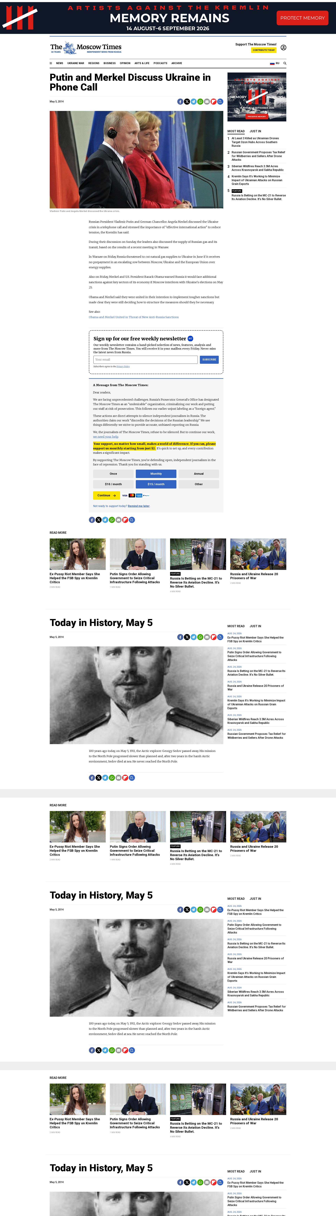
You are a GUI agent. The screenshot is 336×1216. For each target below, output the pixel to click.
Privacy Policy (123, 366)
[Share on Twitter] (187, 102)
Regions (93, 63)
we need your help (105, 436)
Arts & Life (142, 63)
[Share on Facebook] (180, 102)
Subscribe (209, 359)
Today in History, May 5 (101, 622)
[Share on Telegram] (194, 102)
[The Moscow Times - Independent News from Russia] (85, 48)
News (59, 63)
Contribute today (264, 50)
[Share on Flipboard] (214, 102)
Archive (177, 63)
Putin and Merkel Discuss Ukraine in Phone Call (130, 82)
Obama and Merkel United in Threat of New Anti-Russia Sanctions (134, 317)
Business (110, 63)
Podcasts (160, 63)
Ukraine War (75, 63)
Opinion (125, 63)
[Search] (285, 63)
